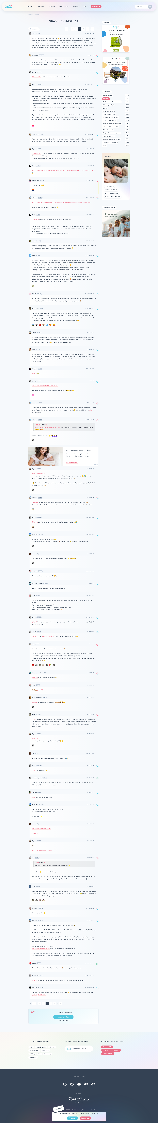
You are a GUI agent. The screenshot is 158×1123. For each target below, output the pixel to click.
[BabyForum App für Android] (93, 1084)
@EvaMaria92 (42, 995)
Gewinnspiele (107, 1047)
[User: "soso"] (30, 255)
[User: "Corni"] (30, 595)
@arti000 (35, 473)
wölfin (33, 714)
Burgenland (33, 1057)
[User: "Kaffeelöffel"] (47, 665)
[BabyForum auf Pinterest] (72, 1084)
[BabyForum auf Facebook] (65, 1084)
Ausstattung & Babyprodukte (112, 123)
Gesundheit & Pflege (109, 114)
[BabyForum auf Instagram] (79, 1084)
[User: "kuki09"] (30, 963)
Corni (33, 595)
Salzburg (32, 1054)
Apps (84, 6)
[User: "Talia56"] (30, 294)
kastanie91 (35, 908)
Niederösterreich (41, 1047)
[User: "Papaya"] (30, 149)
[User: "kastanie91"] (30, 908)
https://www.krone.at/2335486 (41, 828)
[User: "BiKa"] (43, 665)
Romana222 (35, 308)
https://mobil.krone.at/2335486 (42, 850)
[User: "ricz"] (30, 644)
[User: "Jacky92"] (30, 84)
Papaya (34, 149)
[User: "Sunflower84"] (33, 190)
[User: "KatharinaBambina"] (30, 697)
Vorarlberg (47, 1054)
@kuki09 (34, 980)
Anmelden (72, 1118)
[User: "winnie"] (30, 241)
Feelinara (34, 792)
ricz (33, 644)
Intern (105, 145)
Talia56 (34, 294)
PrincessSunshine (37, 583)
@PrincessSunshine (48, 636)
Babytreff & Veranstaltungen (112, 139)
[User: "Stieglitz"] (54, 665)
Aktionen (52, 6)
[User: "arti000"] (30, 72)
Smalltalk (106, 98)
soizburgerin (35, 180)
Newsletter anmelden (80, 1049)
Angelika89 (35, 534)
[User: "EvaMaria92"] (30, 975)
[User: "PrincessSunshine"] (30, 583)
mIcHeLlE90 (35, 987)
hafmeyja (34, 197)
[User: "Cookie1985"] (30, 55)
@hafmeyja (35, 219)
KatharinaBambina (37, 697)
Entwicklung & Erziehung (111, 117)
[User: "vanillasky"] (40, 325)
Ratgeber (41, 6)
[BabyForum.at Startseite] (8, 6)
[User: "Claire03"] (30, 33)
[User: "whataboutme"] (33, 286)
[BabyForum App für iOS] (86, 1084)
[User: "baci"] (30, 554)
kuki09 (34, 963)
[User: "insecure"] (33, 126)
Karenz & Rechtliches (110, 120)
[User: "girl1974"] (43, 900)
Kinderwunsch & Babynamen (112, 102)
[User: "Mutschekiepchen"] (30, 778)
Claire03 (34, 33)
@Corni (34, 622)
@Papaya (35, 502)
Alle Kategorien (108, 95)
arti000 (34, 72)
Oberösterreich (34, 1050)
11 (92, 29)
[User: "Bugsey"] (50, 665)
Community (29, 6)
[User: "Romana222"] (30, 308)
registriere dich (63, 1017)
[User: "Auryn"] (30, 165)
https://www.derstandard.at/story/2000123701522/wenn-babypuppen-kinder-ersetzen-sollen (61, 202)
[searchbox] (143, 6)
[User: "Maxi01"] (54, 325)
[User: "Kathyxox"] (30, 571)
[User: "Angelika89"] (33, 325)
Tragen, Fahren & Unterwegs (112, 133)
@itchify (34, 373)
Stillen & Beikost (109, 186)
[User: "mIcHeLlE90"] (30, 987)
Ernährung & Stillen (109, 111)
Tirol (39, 1054)
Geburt (105, 108)
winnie (34, 241)
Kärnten (51, 1047)
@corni (34, 719)
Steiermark (45, 1050)
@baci (34, 770)
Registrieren (96, 6)
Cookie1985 (35, 55)
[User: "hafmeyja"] (30, 197)
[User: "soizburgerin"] (30, 180)
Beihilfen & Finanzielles (111, 193)
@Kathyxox (35, 636)
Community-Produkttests (111, 1050)
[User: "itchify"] (43, 325)
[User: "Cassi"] (30, 886)
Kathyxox (34, 571)
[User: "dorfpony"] (30, 369)
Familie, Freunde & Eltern (111, 126)
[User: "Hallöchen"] (50, 325)
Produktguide (63, 6)
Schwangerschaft (108, 105)
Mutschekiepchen (37, 778)
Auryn (33, 166)
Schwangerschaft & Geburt (112, 196)
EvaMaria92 (35, 975)
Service (75, 6)
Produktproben (107, 1053)
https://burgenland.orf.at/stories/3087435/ (45, 386)
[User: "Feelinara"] (30, 792)
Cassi (33, 886)
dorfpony (34, 368)
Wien (31, 1047)
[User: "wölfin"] (40, 665)
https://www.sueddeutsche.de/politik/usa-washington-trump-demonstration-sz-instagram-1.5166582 (64, 170)
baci (33, 554)
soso (33, 255)
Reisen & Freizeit (108, 130)
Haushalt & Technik (109, 136)
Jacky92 (34, 84)
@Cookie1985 (36, 77)
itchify (33, 349)
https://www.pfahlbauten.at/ (41, 948)
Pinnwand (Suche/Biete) (110, 142)
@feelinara (35, 833)
